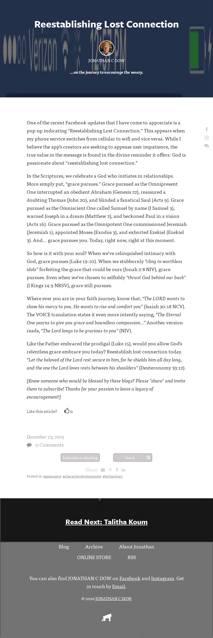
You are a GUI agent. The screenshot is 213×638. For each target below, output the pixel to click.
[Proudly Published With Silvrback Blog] (106, 619)
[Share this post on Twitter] (112, 469)
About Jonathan (136, 546)
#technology (113, 476)
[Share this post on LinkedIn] (125, 469)
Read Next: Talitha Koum (106, 521)
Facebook (130, 578)
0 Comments (49, 444)
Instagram (162, 578)
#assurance (52, 476)
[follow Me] (206, 129)
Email (118, 586)
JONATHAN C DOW (106, 60)
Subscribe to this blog (80, 457)
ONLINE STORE (94, 557)
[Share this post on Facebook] (118, 469)
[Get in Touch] (206, 145)
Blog (64, 546)
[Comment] (29, 444)
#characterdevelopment (82, 476)
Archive (94, 546)
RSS (132, 557)
